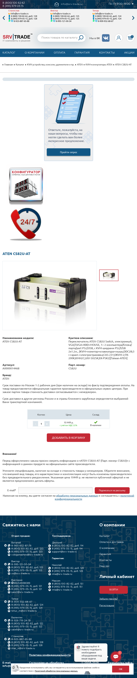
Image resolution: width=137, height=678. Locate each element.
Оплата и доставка (111, 542)
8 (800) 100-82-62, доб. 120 (27, 549)
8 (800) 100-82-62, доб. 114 (67, 546)
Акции (129, 52)
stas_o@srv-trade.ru (23, 648)
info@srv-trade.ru (19, 13)
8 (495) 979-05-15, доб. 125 (66, 18)
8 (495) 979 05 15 (13, 6)
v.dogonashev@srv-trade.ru (27, 555)
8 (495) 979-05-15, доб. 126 (67, 571)
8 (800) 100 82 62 (14, 3)
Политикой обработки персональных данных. (56, 670)
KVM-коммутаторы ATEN (99, 64)
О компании (34, 52)
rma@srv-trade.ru (62, 574)
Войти (113, 590)
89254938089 (22, 583)
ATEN (80, 64)
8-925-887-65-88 (21, 21)
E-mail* (11, 490)
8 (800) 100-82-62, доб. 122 (27, 623)
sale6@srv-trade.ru (22, 630)
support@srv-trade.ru (64, 552)
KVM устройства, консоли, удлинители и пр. (50, 64)
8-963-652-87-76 (21, 546)
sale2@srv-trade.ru (22, 592)
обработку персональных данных (77, 495)
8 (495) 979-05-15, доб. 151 (67, 587)
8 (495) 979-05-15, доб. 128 (24, 18)
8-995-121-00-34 (63, 21)
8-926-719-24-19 (21, 620)
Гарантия (82, 52)
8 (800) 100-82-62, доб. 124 (108, 16)
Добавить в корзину (68, 437)
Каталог (9, 52)
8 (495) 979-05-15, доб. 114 (67, 549)
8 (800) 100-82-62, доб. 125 (66, 16)
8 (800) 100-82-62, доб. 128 (24, 16)
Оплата (59, 52)
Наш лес (104, 566)
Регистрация (106, 605)
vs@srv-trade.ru (20, 573)
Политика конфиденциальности (50, 655)
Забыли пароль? (108, 599)
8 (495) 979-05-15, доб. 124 (108, 18)
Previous (4, 18)
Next (133, 18)
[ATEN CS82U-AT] (50, 293)
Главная (8, 64)
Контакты (107, 52)
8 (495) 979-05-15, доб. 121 (26, 586)
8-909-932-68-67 (105, 21)
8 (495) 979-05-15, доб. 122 (26, 626)
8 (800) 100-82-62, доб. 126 (68, 568)
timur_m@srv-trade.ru (24, 611)
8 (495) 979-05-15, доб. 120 (27, 552)
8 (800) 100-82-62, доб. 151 (67, 584)
